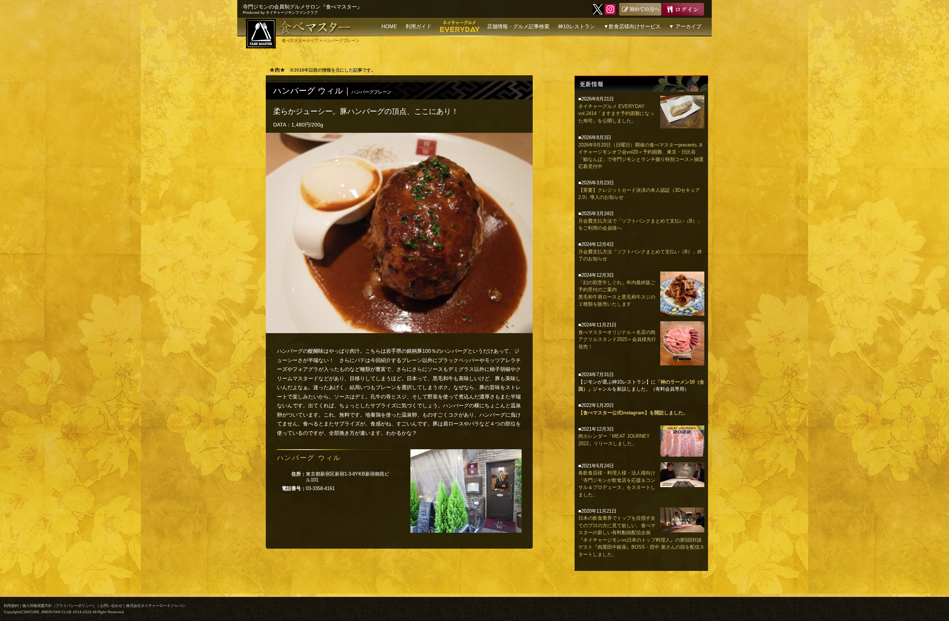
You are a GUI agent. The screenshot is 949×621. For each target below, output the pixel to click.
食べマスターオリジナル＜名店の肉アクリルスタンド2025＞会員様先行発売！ (617, 339)
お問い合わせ (111, 606)
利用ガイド (418, 26)
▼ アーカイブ (685, 26)
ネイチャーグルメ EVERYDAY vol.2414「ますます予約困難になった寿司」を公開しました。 (616, 114)
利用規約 (11, 606)
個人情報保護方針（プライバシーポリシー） (59, 606)
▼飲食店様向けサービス (632, 26)
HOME (389, 26)
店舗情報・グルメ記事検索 (518, 26)
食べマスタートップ (300, 40)
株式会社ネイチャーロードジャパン (155, 606)
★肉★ (277, 70)
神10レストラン (576, 26)
